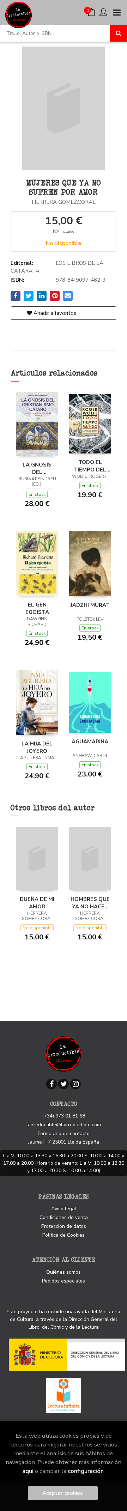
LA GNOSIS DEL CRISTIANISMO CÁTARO (37, 468)
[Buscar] (118, 33)
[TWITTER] (63, 1084)
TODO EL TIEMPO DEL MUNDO (90, 466)
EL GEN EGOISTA (37, 608)
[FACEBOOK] (51, 1084)
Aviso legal (63, 1208)
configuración (86, 1471)
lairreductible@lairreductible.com (63, 1124)
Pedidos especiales (63, 1281)
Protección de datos (63, 1226)
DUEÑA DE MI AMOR (37, 903)
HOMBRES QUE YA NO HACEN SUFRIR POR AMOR (90, 903)
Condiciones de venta (64, 1217)
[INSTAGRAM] (75, 1084)
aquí (28, 1471)
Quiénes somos (63, 1272)
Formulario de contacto (64, 1133)
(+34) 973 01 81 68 (63, 1116)
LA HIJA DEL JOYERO (37, 747)
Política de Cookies (63, 1235)
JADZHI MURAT (90, 605)
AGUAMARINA (90, 741)
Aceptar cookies (62, 1493)
